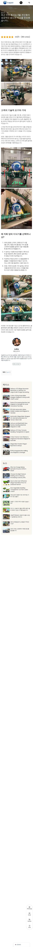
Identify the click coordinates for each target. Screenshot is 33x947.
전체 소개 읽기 (16, 364)
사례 (7, 13)
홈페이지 (3, 13)
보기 (8, 372)
